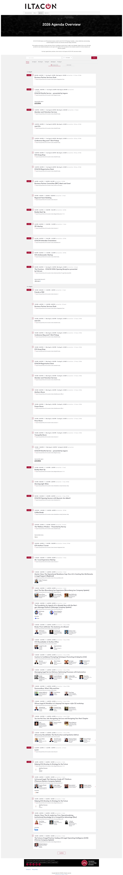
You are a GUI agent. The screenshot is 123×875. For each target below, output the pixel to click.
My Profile (36, 862)
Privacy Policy (35, 869)
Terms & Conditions (42, 862)
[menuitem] (28, 869)
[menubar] (32, 869)
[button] (35, 13)
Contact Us (28, 869)
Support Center (54, 862)
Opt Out (49, 862)
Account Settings (29, 862)
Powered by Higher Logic (61, 874)
